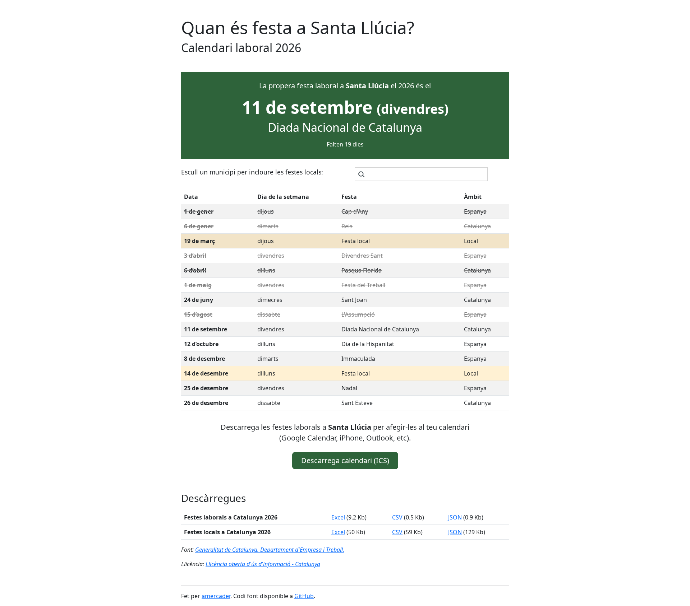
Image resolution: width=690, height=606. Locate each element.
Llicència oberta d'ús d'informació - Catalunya (263, 564)
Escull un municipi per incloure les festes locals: (252, 172)
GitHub (304, 596)
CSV (397, 517)
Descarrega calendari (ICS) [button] (345, 460)
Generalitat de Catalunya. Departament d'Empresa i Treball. (269, 550)
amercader (216, 596)
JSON (455, 517)
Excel (338, 517)
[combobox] (421, 174)
